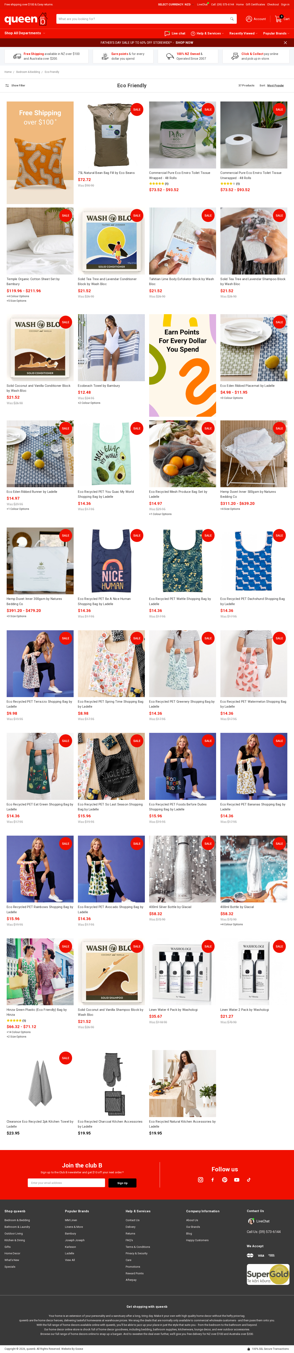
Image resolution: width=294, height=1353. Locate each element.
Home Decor (12, 1253)
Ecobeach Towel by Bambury (99, 386)
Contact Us (132, 1220)
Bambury (70, 1233)
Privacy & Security (136, 1253)
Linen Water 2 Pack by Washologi (244, 1010)
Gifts (8, 1246)
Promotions (133, 1266)
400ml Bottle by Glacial (237, 907)
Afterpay (131, 1279)
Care (128, 1260)
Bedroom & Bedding (17, 1220)
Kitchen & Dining (15, 1240)
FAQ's (129, 1240)
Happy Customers (197, 1240)
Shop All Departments (23, 33)
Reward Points (135, 1273)
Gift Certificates (255, 4)
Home (240, 4)
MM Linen (71, 1220)
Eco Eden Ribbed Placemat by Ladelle (247, 386)
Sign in (285, 4)
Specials (10, 1266)
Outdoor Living (14, 1233)
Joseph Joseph (75, 1240)
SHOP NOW (184, 43)
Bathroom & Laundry (17, 1226)
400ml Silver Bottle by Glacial (170, 907)
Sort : (263, 85)
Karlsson (70, 1246)
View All (70, 1260)
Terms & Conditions (138, 1246)
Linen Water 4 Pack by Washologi (173, 1010)
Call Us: (264, 1232)
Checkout (273, 4)
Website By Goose (72, 1348)
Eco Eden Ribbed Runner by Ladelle (32, 492)
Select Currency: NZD (174, 4)
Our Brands (193, 1226)
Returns (130, 1233)
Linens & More (74, 1226)
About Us (192, 1220)
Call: (222, 4)
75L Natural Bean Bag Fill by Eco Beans (106, 173)
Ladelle (69, 1253)
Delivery (130, 1226)
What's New (12, 1260)
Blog (189, 1233)
